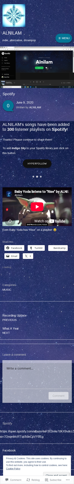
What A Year (10, 330)
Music (6, 289)
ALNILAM (12, 33)
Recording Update (14, 317)
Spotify (59, 129)
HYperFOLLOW (37, 163)
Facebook (9, 450)
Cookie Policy (13, 468)
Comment (59, 395)
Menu (65, 38)
